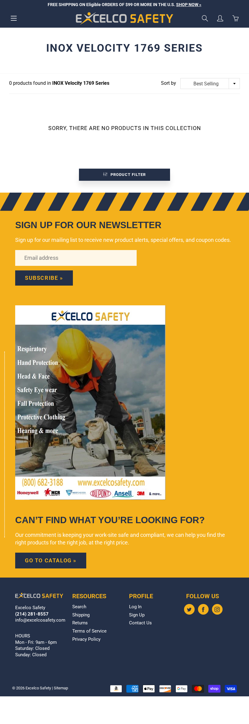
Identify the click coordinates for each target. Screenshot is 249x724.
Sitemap (61, 688)
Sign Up (137, 615)
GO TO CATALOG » (51, 560)
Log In (135, 606)
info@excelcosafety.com (40, 620)
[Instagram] (217, 609)
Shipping (81, 615)
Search (79, 606)
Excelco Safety (38, 688)
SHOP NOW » (188, 4)
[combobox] (210, 83)
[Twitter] (189, 609)
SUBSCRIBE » (44, 278)
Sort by (168, 83)
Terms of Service (89, 631)
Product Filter (128, 174)
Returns (80, 623)
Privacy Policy (86, 639)
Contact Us (140, 623)
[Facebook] (203, 609)
